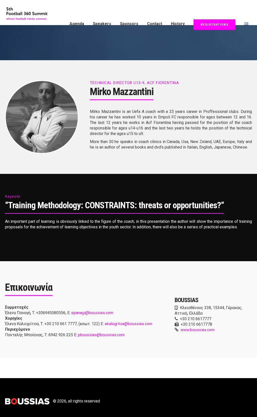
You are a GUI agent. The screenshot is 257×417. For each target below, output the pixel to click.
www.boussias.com (197, 329)
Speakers (102, 23)
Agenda (77, 23)
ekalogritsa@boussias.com (128, 323)
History (178, 23)
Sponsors (129, 23)
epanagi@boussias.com (92, 312)
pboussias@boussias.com (101, 334)
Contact (154, 23)
